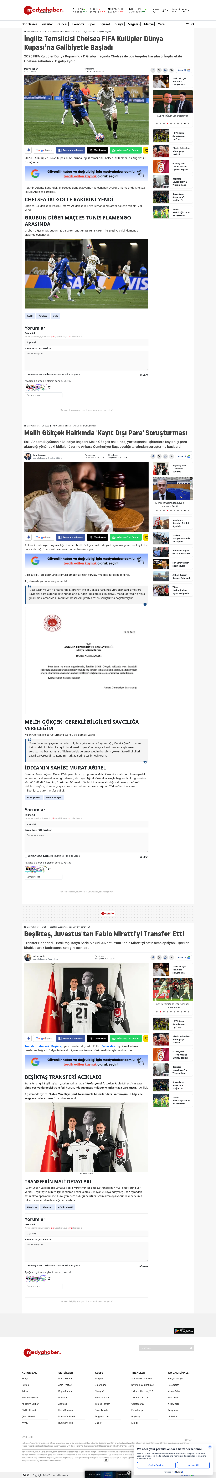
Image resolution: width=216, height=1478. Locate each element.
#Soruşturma (33, 797)
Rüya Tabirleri (102, 1410)
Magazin (99, 1378)
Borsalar (62, 1397)
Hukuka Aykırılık (30, 1397)
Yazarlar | (48, 24)
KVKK (25, 1422)
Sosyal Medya (175, 1378)
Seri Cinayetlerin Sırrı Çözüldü (181, 564)
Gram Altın (117, 9)
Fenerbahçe (137, 1410)
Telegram (173, 1410)
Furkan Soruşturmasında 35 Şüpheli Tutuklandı (181, 538)
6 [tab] (174, 123)
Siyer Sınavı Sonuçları (142, 1385)
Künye (25, 1378)
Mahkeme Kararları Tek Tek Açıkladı (181, 523)
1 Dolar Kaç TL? (139, 1397)
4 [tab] (167, 123)
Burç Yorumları (102, 1397)
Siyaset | (106, 24)
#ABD (30, 316)
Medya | (149, 24)
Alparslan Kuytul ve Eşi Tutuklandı (181, 552)
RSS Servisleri (65, 1422)
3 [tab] (164, 123)
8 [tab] (181, 123)
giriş (53, 336)
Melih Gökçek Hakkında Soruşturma (179, 81)
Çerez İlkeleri (28, 1416)
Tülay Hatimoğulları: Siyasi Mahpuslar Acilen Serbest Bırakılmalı (181, 590)
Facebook (173, 1397)
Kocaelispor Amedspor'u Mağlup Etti (179, 197)
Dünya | (119, 24)
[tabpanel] (173, 108)
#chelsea (42, 316)
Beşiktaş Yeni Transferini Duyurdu (179, 468)
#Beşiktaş (32, 1207)
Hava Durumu (65, 1410)
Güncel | (63, 24)
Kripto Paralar (65, 1391)
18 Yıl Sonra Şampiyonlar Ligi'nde (179, 135)
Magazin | (134, 24)
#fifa (55, 316)
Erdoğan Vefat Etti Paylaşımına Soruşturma (176, 504)
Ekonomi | (79, 24)
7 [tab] (178, 123)
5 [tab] (171, 123)
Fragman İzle (101, 1416)
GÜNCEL (45, 426)
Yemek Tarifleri (102, 1403)
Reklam (26, 1385)
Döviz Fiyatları (65, 1378)
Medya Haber (32, 31)
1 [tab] (157, 123)
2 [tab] (160, 123)
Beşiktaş (135, 1416)
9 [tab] (185, 123)
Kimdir (134, 1422)
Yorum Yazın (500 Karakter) (38, 348)
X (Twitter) (173, 1403)
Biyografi (99, 1391)
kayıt (69, 336)
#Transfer (47, 1207)
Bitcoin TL (137, 9)
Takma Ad (30, 333)
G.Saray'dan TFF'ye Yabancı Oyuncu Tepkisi (180, 166)
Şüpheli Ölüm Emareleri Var (172, 1004)
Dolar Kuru (100, 1385)
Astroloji (62, 1403)
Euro (95, 9)
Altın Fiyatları (65, 1385)
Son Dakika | (30, 24)
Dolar (79, 9)
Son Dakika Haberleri (142, 1378)
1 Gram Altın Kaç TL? (142, 1391)
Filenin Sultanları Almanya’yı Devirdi (181, 151)
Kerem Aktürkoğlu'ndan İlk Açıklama (181, 212)
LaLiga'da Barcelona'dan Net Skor (172, 117)
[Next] (184, 122)
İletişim (25, 1391)
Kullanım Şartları (30, 1403)
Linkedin (172, 1416)
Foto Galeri (173, 1385)
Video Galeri (174, 1391)
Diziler (98, 1422)
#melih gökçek (53, 797)
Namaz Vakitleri (66, 1416)
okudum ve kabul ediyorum (54, 374)
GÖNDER (143, 375)
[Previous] (161, 122)
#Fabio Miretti (65, 1207)
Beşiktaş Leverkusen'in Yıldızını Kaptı (180, 181)
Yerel (161, 24)
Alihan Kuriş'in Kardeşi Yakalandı (181, 576)
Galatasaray (137, 1403)
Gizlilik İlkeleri (29, 1410)
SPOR (44, 31)
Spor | (92, 24)
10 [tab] (188, 123)
